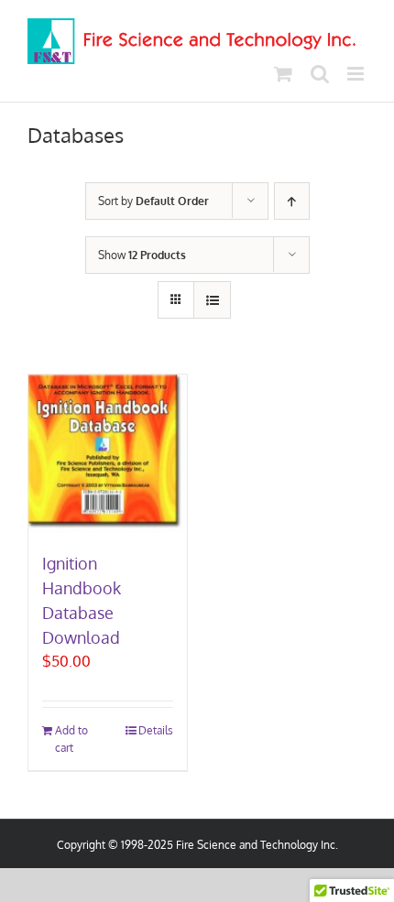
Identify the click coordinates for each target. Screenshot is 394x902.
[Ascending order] (292, 201)
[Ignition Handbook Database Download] (107, 454)
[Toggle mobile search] (320, 73)
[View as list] (212, 300)
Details (155, 730)
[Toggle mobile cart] (283, 73)
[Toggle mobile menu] (357, 73)
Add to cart (71, 739)
